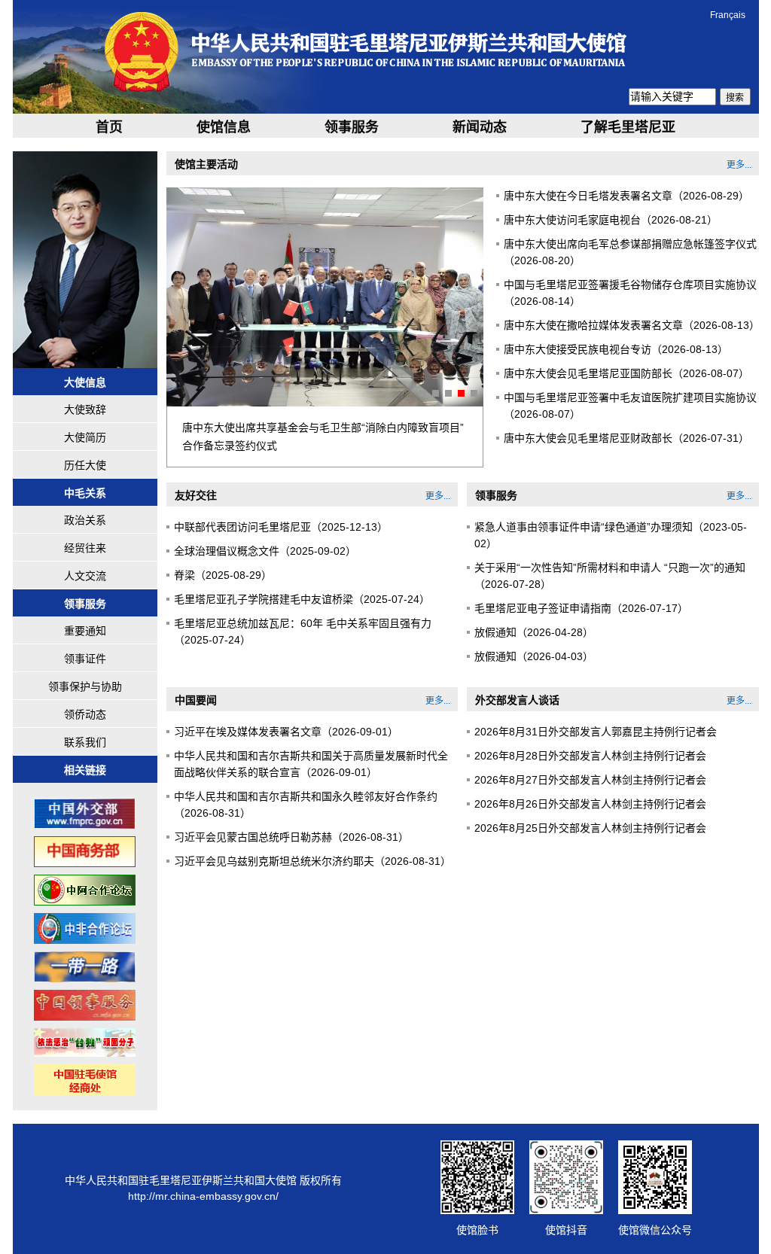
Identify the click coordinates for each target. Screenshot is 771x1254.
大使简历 (85, 437)
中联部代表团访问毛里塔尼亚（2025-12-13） (281, 527)
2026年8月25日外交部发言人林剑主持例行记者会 (590, 828)
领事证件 (85, 659)
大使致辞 (85, 409)
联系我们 (85, 742)
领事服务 (352, 127)
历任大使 (85, 465)
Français (727, 15)
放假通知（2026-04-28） (533, 632)
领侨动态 (85, 714)
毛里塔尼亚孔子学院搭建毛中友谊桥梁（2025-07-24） (302, 599)
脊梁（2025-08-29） (223, 575)
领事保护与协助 (85, 686)
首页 (109, 127)
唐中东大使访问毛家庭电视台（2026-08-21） (611, 220)
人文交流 (85, 576)
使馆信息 (224, 127)
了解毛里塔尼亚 (628, 127)
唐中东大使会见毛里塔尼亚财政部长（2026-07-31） (626, 438)
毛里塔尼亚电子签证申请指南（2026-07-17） (581, 608)
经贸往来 (85, 548)
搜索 (735, 98)
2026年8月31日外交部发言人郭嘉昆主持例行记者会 (595, 732)
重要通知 (85, 631)
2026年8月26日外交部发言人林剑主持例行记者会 (590, 804)
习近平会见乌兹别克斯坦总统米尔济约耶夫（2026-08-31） (312, 861)
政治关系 (85, 520)
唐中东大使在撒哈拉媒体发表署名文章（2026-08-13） (632, 325)
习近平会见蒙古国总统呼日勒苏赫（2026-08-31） (291, 837)
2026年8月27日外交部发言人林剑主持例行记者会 (590, 780)
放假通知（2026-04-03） (533, 656)
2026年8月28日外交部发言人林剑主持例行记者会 (590, 756)
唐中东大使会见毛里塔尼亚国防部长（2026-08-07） (626, 373)
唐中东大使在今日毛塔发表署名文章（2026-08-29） (626, 196)
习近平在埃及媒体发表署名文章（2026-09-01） (286, 732)
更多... (739, 165)
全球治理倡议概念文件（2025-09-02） (265, 551)
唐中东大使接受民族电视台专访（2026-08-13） (616, 349)
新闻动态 (480, 127)
